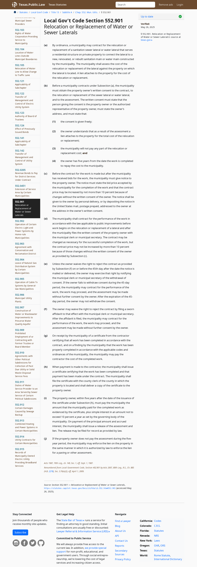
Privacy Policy (123, 559)
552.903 (25, 248)
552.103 (26, 36)
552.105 (26, 70)
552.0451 (25, 190)
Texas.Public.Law (32, 4)
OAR (156, 545)
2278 (51, 471)
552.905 (26, 283)
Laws (157, 540)
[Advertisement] (161, 95)
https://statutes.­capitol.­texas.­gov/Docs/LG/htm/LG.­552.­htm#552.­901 (80, 488)
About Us (120, 531)
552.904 (26, 266)
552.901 (23, 208)
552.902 (25, 229)
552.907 (26, 316)
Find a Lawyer (123, 521)
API (117, 536)
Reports (119, 545)
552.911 (26, 390)
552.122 (24, 100)
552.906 (23, 298)
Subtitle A (67, 12)
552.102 (25, 18)
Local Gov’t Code (39, 12)
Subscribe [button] (20, 532)
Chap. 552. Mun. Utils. (86, 12)
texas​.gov (146, 39)
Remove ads (166, 4)
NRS (156, 535)
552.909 (24, 338)
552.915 (25, 457)
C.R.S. (157, 525)
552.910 (24, 364)
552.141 (22, 141)
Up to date (147, 16)
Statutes (23, 12)
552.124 (25, 129)
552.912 (24, 409)
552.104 (26, 54)
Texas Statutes (57, 4)
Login (180, 4)
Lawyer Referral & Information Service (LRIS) (82, 531)
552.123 (26, 116)
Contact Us (121, 540)
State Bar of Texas (71, 520)
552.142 (24, 157)
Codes (157, 521)
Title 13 (55, 12)
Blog (117, 526)
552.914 (26, 440)
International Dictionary (168, 559)
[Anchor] (90, 77)
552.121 (22, 84)
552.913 (26, 425)
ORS (162, 545)
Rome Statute (162, 555)
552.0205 (26, 174)
